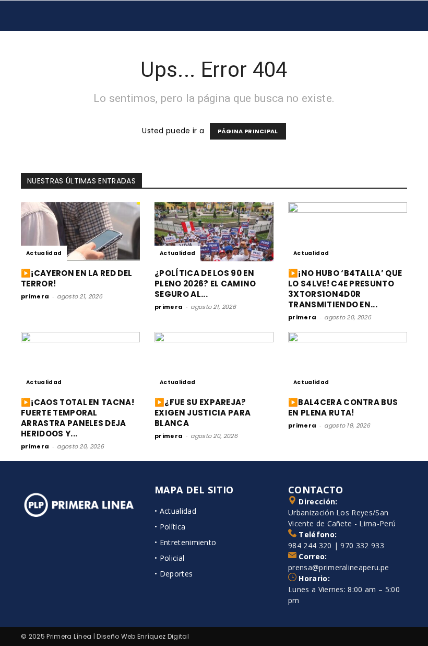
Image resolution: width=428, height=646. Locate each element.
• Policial (169, 558)
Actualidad (44, 253)
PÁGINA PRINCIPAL (248, 131)
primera (35, 296)
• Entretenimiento (185, 542)
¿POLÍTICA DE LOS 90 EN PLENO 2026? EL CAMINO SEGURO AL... (205, 283)
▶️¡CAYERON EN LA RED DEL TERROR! (76, 278)
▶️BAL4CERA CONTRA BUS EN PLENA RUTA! (343, 407)
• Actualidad (175, 511)
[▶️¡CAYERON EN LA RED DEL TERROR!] (80, 231)
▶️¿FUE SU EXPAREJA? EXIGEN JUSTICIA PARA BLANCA (202, 413)
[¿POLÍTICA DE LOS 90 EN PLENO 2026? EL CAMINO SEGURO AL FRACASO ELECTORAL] (214, 231)
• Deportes (173, 574)
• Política (169, 527)
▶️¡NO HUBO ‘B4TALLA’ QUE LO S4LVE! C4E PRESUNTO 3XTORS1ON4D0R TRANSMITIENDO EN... (345, 289)
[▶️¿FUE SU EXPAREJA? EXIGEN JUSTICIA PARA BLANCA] (214, 361)
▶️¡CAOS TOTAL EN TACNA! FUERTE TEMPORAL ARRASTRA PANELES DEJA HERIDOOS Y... (77, 418)
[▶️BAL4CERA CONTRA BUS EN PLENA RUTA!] (347, 361)
